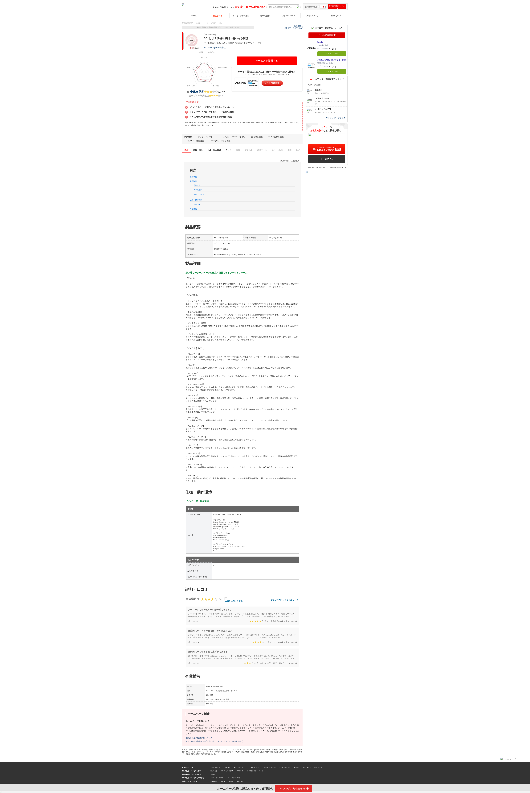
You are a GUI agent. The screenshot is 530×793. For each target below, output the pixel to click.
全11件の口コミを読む (234, 601)
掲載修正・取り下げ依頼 (293, 28)
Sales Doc (240, 781)
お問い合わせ (318, 767)
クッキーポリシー (284, 767)
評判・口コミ (195, 204)
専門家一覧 (239, 771)
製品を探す (217, 15)
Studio (320, 42)
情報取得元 (298, 26)
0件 (335, 49)
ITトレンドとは (215, 767)
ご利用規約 (226, 767)
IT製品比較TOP (187, 23)
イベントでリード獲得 (233, 778)
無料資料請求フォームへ (337, 7)
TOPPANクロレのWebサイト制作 (331, 60)
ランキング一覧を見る (335, 118)
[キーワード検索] (298, 7)
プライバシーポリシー (269, 767)
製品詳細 (193, 181)
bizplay (231, 781)
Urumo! (223, 781)
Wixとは (197, 185)
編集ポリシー (255, 767)
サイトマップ (307, 767)
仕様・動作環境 (196, 200)
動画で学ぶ (336, 15)
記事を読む (265, 15)
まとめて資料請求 (272, 83)
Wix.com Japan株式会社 (215, 47)
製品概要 (193, 177)
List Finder (213, 781)
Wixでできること (201, 194)
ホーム (194, 15)
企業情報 (193, 209)
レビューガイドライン (240, 767)
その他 (198, 23)
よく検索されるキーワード (255, 771)
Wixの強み (198, 190)
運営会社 (296, 767)
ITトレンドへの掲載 (216, 778)
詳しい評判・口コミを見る (282, 600)
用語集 (212, 774)
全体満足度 (197, 91)
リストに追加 (333, 54)
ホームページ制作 (210, 23)
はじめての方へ (289, 15)
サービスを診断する (267, 60)
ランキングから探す (241, 15)
